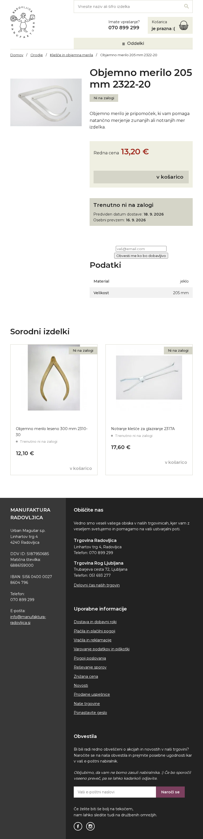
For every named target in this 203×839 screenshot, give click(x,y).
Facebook (78, 826)
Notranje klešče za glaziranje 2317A (143, 428)
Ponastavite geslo (90, 712)
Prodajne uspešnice (92, 694)
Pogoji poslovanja (90, 658)
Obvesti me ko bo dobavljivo (141, 256)
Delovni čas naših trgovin (97, 585)
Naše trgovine (87, 703)
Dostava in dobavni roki (95, 621)
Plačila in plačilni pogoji (94, 631)
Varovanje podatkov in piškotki (102, 649)
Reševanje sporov (90, 667)
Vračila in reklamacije (93, 640)
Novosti (81, 685)
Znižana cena (86, 676)
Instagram (90, 826)
